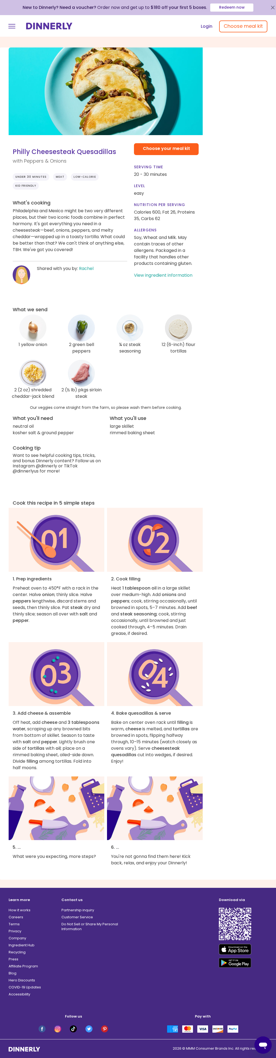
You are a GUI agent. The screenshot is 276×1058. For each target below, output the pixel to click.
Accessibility (19, 994)
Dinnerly (49, 26)
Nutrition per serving (159, 204)
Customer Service (77, 917)
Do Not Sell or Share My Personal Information (89, 927)
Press (13, 959)
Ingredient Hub (21, 945)
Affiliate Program (23, 966)
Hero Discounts (22, 980)
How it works (19, 910)
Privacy (15, 931)
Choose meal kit (243, 26)
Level (139, 186)
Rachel (86, 268)
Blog (12, 973)
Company (17, 938)
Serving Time (148, 167)
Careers (16, 917)
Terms (14, 924)
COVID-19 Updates (25, 987)
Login (206, 26)
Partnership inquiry (77, 910)
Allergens (145, 230)
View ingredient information (163, 275)
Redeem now (232, 7)
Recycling (17, 952)
